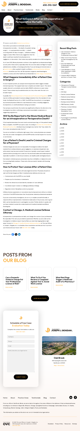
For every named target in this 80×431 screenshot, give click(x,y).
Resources (68, 424)
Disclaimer (51, 424)
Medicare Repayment (67, 99)
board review (8, 69)
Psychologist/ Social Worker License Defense (69, 118)
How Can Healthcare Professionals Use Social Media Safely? (68, 65)
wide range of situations (43, 74)
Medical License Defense (23, 43)
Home (3, 10)
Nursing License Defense (68, 102)
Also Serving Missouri (68, 4)
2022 (62, 140)
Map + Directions (59, 365)
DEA (62, 89)
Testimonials (29, 10)
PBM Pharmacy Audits (67, 104)
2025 (62, 131)
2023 (62, 137)
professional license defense (41, 69)
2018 (62, 152)
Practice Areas (18, 10)
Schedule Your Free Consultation (31, 28)
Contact (49, 10)
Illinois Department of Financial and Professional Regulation (29, 96)
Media (38, 10)
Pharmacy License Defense (68, 107)
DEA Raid (63, 92)
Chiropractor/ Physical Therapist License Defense (68, 86)
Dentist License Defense (68, 94)
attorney (6, 71)
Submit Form (20, 377)
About (9, 10)
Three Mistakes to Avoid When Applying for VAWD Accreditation (68, 71)
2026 (62, 128)
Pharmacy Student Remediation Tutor (66, 110)
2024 (62, 134)
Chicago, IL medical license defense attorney (27, 223)
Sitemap (74, 424)
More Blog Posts (40, 298)
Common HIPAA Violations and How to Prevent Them (68, 76)
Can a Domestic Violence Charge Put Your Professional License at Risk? (69, 53)
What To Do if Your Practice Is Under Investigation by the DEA (69, 59)
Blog (43, 10)
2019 (62, 149)
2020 (62, 146)
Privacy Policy (59, 424)
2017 (62, 155)
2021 (62, 143)
